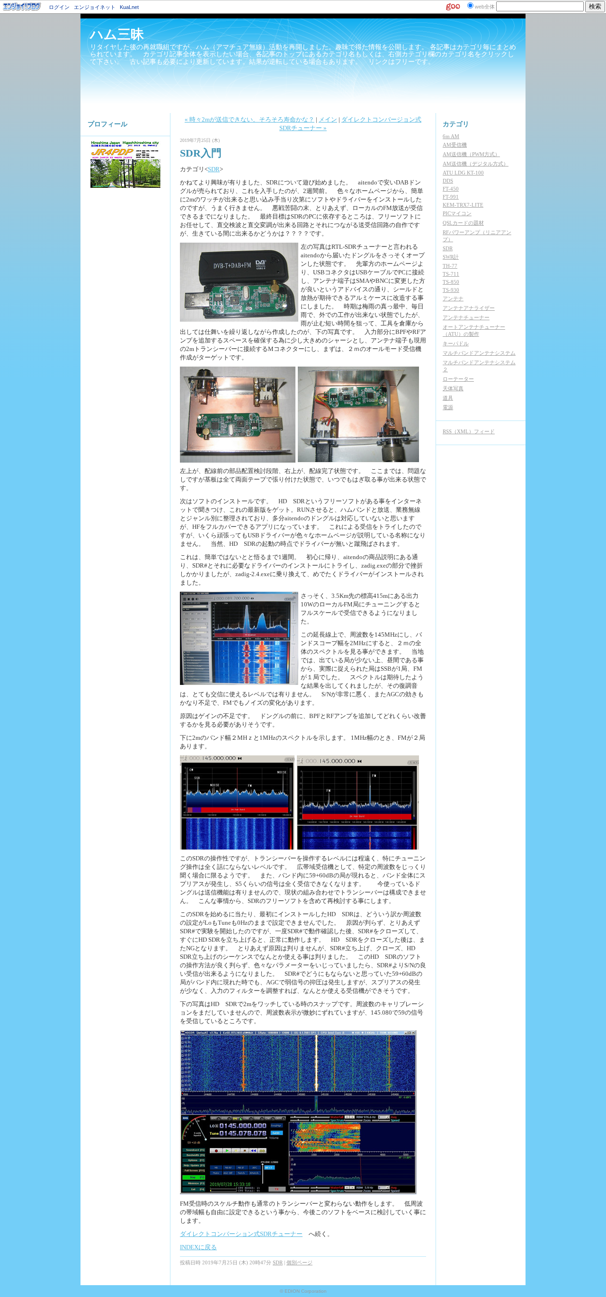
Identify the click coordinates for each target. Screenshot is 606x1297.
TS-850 (451, 282)
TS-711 (451, 274)
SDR (214, 169)
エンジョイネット (95, 7)
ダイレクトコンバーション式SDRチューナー (241, 1233)
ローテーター (458, 379)
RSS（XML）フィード (469, 431)
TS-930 (451, 290)
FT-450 (451, 189)
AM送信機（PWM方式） (471, 154)
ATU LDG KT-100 (463, 172)
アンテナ (453, 298)
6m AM (451, 136)
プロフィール (107, 124)
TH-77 (450, 266)
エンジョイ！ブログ (22, 6)
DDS (448, 181)
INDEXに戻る (198, 1247)
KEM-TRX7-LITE (463, 205)
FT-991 (451, 197)
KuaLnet (129, 7)
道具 (448, 398)
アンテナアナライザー (469, 308)
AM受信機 (455, 145)
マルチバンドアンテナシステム (479, 353)
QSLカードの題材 (463, 223)
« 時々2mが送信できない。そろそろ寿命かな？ (249, 119)
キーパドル (456, 343)
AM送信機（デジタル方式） (475, 164)
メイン (328, 119)
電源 (448, 407)
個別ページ (299, 1262)
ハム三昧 (117, 34)
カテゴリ (456, 124)
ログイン (59, 7)
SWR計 (451, 257)
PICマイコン (457, 213)
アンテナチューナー (466, 317)
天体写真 (453, 388)
